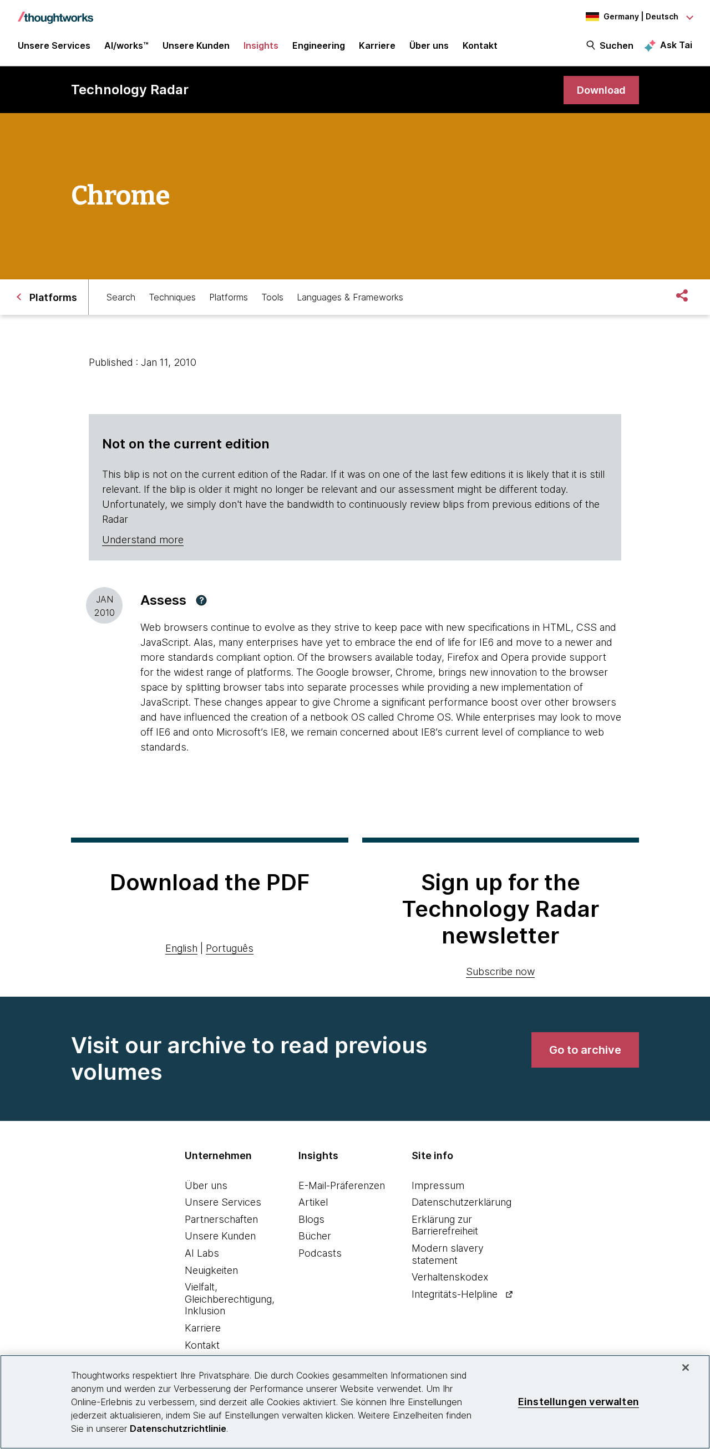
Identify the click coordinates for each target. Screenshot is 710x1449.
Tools (272, 297)
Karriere (203, 1328)
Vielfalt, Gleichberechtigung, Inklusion (230, 1299)
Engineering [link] (318, 45)
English (181, 948)
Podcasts (320, 1253)
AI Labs (202, 1253)
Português (229, 948)
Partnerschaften (221, 1219)
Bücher (314, 1236)
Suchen (616, 45)
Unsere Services (223, 1202)
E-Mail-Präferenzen (341, 1185)
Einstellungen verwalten (578, 1401)
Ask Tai (676, 44)
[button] (201, 600)
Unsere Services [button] (54, 45)
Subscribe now (500, 971)
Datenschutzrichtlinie (178, 1428)
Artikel (313, 1202)
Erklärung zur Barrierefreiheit (445, 1225)
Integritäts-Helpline (455, 1294)
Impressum (438, 1185)
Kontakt (202, 1345)
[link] (601, 90)
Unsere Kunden (220, 1236)
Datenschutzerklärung (461, 1202)
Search (120, 297)
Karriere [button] (377, 45)
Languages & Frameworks (350, 297)
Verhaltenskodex (450, 1277)
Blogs (311, 1219)
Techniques (172, 297)
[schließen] (685, 1367)
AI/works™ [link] (126, 45)
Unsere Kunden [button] (196, 45)
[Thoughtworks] (55, 12)
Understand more (143, 539)
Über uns (206, 1185)
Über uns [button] (429, 45)
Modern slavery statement (448, 1254)
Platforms (228, 297)
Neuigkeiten (211, 1270)
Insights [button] (261, 45)
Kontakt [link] (480, 45)
